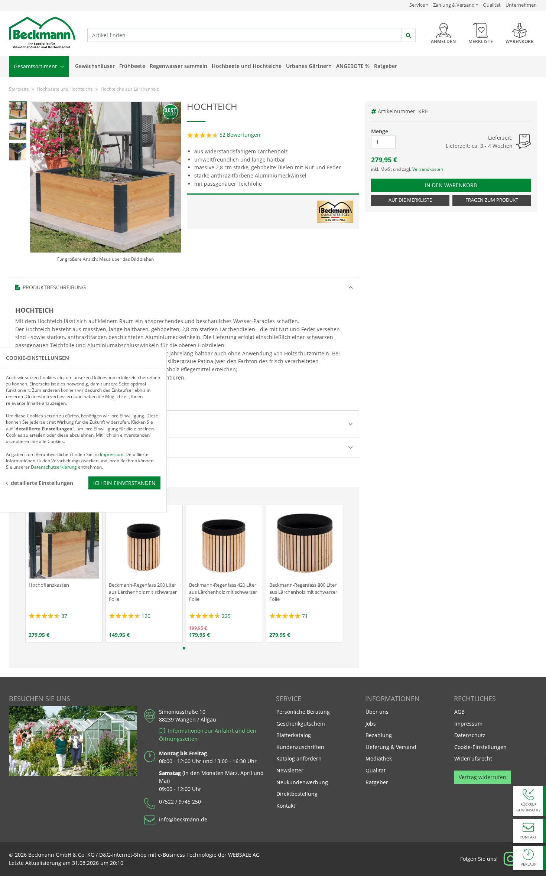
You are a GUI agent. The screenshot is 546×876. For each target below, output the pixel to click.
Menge (379, 131)
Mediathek (378, 758)
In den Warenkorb (454, 185)
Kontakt (285, 805)
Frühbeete (132, 65)
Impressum (468, 723)
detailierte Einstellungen (42, 482)
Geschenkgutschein (300, 723)
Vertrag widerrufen (482, 777)
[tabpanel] (64, 573)
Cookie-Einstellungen (480, 746)
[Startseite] (42, 32)
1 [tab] (184, 648)
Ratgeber (385, 65)
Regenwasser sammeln (178, 65)
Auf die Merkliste (410, 200)
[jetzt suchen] (408, 35)
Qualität (491, 4)
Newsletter (289, 770)
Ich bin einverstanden (124, 482)
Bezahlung (378, 735)
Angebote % (353, 65)
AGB (459, 711)
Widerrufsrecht (473, 758)
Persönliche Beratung (303, 711)
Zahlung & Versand (454, 5)
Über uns (377, 711)
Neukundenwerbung (302, 782)
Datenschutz (469, 735)
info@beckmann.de (183, 819)
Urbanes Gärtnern (309, 65)
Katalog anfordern (299, 758)
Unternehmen (521, 4)
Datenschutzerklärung (54, 467)
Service (419, 4)
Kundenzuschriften (300, 746)
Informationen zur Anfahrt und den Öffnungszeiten (207, 734)
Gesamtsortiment (36, 66)
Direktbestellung (297, 793)
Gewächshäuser (95, 65)
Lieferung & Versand (390, 746)
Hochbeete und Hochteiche (247, 65)
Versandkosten (427, 169)
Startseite (19, 89)
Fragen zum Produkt (491, 200)
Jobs (370, 723)
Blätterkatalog (293, 735)
